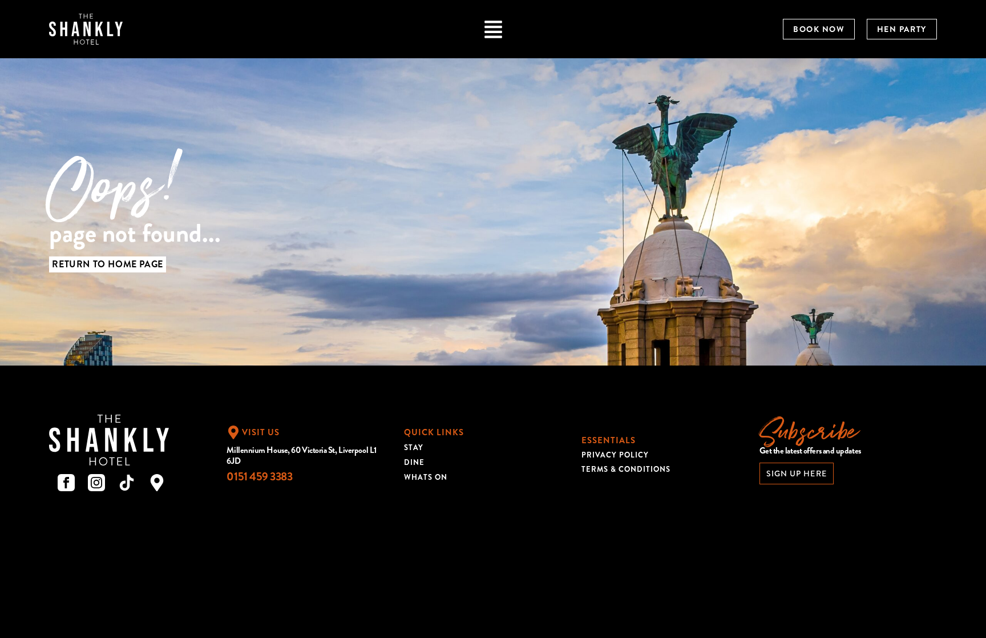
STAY (413, 447)
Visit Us (261, 432)
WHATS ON (425, 477)
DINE (414, 462)
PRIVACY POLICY (615, 455)
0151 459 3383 (259, 476)
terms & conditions (625, 469)
